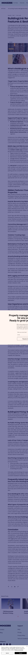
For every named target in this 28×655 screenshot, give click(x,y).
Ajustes (7, 653)
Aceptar (20, 653)
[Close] (26, 647)
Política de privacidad (18, 650)
